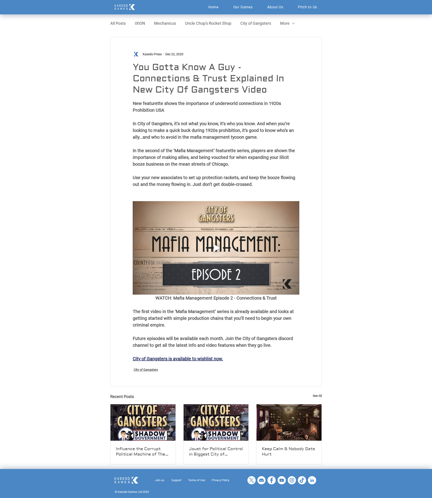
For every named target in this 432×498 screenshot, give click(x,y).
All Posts (118, 23)
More (285, 23)
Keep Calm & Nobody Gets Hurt (288, 451)
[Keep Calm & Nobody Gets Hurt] (289, 422)
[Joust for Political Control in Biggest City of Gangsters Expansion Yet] (216, 422)
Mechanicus (165, 23)
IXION (140, 23)
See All (317, 396)
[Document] (251, 480)
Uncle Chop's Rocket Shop (208, 23)
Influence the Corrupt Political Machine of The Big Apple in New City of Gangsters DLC (140, 451)
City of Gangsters (255, 23)
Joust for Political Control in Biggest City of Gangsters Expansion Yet (216, 451)
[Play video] (216, 248)
